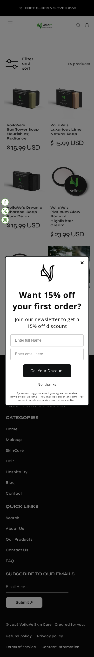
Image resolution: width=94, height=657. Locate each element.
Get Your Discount (47, 370)
